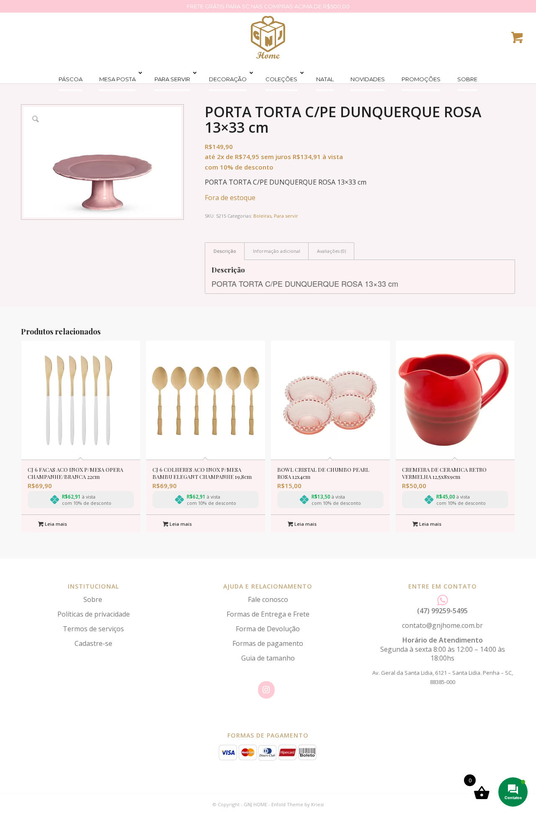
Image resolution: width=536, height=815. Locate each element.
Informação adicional (276, 251)
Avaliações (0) (331, 251)
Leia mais (55, 524)
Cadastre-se (93, 643)
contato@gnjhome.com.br (442, 625)
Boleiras (262, 216)
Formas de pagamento (267, 643)
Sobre (93, 599)
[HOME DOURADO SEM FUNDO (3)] (268, 37)
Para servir (286, 216)
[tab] (225, 251)
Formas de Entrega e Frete (268, 614)
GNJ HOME (255, 804)
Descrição (225, 251)
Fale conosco (268, 599)
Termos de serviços (93, 628)
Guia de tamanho (268, 658)
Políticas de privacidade (93, 614)
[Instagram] (266, 690)
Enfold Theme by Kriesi (297, 804)
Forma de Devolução (268, 628)
